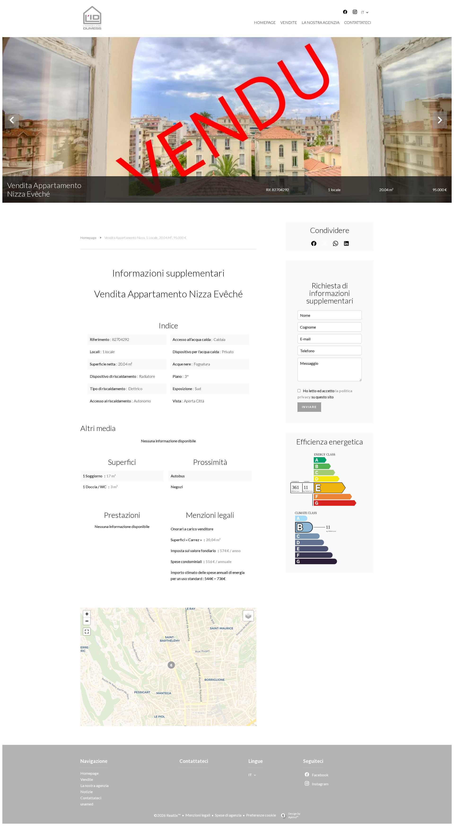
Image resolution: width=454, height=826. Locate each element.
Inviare (309, 407)
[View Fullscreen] (86, 631)
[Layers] (248, 616)
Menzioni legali (197, 815)
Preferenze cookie (261, 815)
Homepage (88, 238)
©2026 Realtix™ (167, 815)
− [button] (86, 621)
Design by (294, 815)
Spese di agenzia (228, 815)
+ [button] (86, 614)
